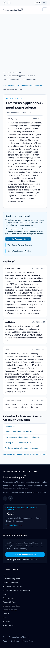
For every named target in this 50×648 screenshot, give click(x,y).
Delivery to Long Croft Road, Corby (18, 443)
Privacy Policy (27, 641)
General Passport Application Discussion (19, 76)
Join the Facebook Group (18, 239)
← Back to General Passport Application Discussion (22, 85)
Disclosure (15, 641)
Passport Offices (9, 602)
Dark (43, 3)
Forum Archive (8, 598)
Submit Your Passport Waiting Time (16, 590)
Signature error (11, 426)
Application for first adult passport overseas (21, 448)
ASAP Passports (9, 625)
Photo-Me (6, 621)
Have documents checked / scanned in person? (23, 437)
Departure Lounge (10, 610)
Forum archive (15, 72)
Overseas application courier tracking (19, 432)
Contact (6, 614)
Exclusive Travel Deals (11, 606)
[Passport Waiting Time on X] (10, 498)
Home (5, 72)
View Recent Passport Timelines (20, 245)
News (5, 594)
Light (38, 3)
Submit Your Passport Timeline (19, 251)
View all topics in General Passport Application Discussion (25, 454)
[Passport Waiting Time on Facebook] (4, 2)
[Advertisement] (25, 40)
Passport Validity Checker (12, 586)
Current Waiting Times (11, 579)
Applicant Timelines (10, 583)
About (5, 618)
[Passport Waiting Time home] (13, 9)
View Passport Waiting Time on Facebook (21, 560)
